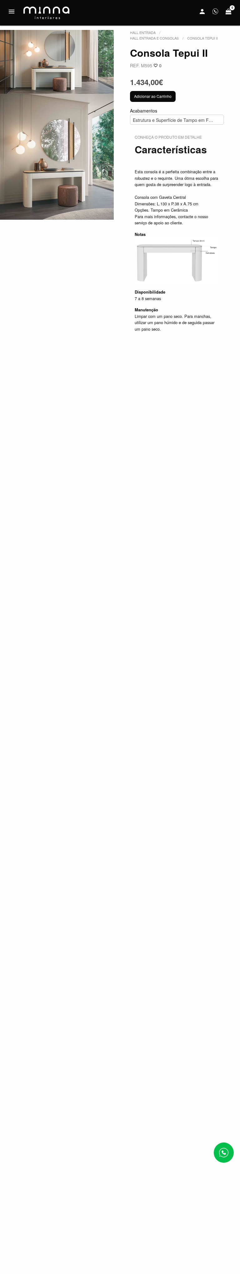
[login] (202, 11)
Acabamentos (177, 115)
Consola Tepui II (202, 38)
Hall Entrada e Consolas (154, 38)
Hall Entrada (143, 32)
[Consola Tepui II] (57, 62)
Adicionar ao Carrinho (153, 96)
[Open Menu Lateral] (11, 11)
